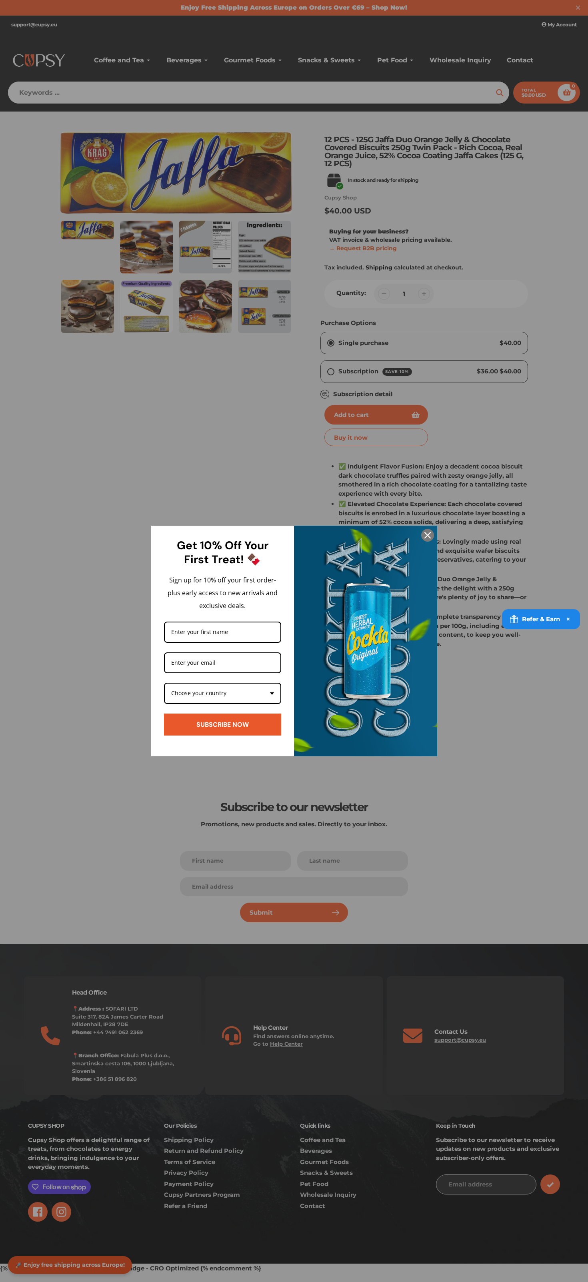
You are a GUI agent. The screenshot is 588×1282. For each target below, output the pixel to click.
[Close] (427, 535)
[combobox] (223, 693)
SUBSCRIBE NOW (222, 724)
